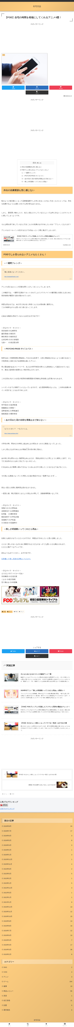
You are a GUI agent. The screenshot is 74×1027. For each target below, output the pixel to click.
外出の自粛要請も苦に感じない (32, 167)
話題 (38, 1005)
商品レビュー (38, 991)
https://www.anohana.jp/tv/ (11, 433)
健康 (38, 986)
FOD (16, 611)
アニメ (10, 611)
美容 (38, 996)
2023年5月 (38, 874)
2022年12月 (38, 888)
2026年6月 (38, 836)
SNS (38, 967)
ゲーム (38, 981)
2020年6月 (38, 935)
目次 (34, 163)
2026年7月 (38, 831)
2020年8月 (38, 926)
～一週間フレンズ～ (29, 173)
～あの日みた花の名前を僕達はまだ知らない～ (38, 178)
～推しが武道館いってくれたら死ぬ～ (35, 181)
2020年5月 (38, 940)
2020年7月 (38, 931)
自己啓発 (38, 1000)
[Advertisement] (37, 38)
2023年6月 (38, 869)
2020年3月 (38, 949)
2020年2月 (38, 954)
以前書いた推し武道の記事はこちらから (16, 559)
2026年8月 (38, 826)
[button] (37, 92)
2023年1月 (38, 883)
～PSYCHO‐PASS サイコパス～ (33, 176)
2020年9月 (38, 921)
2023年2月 (38, 878)
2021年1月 (38, 902)
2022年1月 (38, 897)
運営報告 (38, 1010)
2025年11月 (38, 864)
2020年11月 (38, 911)
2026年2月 (38, 850)
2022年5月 (38, 893)
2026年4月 (38, 845)
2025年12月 (38, 859)
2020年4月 (38, 945)
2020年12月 (38, 907)
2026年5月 (38, 840)
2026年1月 (38, 855)
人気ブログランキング (7, 808)
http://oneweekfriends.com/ (11, 276)
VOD (4, 611)
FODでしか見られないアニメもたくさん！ (35, 170)
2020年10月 (38, 916)
